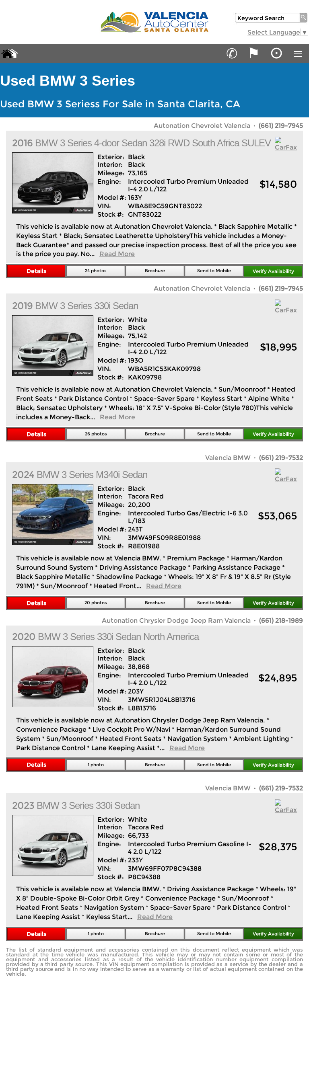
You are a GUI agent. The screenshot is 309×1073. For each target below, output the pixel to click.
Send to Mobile (214, 270)
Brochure (155, 270)
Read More (117, 254)
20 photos (95, 602)
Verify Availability (273, 271)
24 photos (96, 270)
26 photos (96, 434)
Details (36, 271)
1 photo (96, 764)
